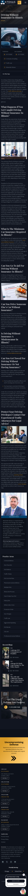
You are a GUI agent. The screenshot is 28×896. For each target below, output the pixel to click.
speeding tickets (18, 475)
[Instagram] (11, 861)
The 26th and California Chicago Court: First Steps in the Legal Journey (17, 679)
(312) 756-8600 (5, 784)
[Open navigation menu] (25, 2)
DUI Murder (7, 627)
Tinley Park (23, 871)
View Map (4, 778)
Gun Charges (7, 614)
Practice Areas (5, 836)
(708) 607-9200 (5, 809)
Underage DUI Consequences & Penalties (15, 651)
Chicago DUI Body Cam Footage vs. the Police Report (17, 665)
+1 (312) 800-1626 (14, 707)
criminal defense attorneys (14, 353)
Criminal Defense (8, 560)
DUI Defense (7, 569)
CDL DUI (6, 631)
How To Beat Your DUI (10, 596)
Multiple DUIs (7, 587)
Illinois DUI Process (9, 591)
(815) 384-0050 (5, 822)
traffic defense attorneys (15, 91)
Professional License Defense (12, 636)
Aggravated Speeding (10, 623)
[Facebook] (2, 861)
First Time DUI (8, 565)
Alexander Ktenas (11, 67)
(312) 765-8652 (5, 771)
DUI (11, 648)
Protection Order (8, 609)
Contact (3, 842)
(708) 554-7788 (5, 797)
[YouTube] (15, 861)
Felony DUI (7, 600)
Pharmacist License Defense (11, 583)
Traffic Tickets (8, 574)
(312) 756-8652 (22, 484)
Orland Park (12, 871)
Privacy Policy (4, 839)
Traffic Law (9, 63)
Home (2, 11)
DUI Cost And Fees (9, 578)
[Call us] (19, 3)
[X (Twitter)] (6, 861)
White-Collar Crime (9, 605)
